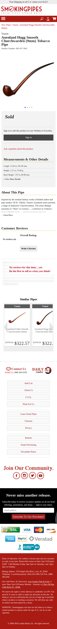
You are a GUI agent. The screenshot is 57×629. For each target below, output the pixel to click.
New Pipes (6, 25)
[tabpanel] (17, 325)
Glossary (28, 421)
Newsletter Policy (28, 452)
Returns (28, 438)
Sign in (28, 137)
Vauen (15, 25)
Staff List (28, 383)
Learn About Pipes (28, 414)
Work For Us (28, 404)
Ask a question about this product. (18, 149)
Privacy (28, 428)
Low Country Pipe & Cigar (38, 582)
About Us (28, 390)
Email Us (9, 372)
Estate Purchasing (28, 445)
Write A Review (28, 248)
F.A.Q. (28, 397)
